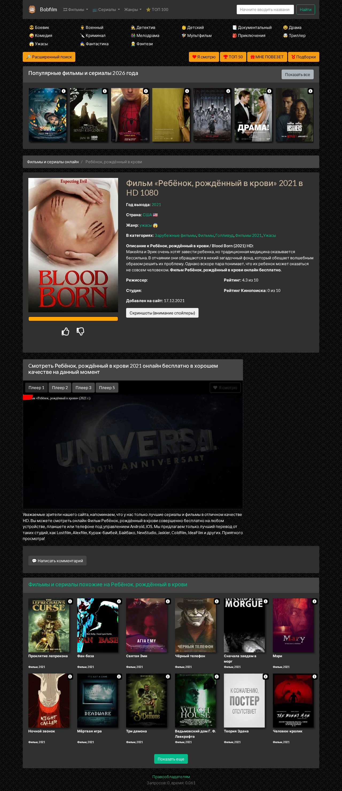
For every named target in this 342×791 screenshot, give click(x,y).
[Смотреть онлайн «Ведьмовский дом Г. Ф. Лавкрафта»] (195, 700)
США (147, 214)
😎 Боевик (39, 27)
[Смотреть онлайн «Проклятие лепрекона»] (48, 625)
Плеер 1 (36, 387)
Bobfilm (48, 9)
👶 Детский (192, 27)
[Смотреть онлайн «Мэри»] (293, 625)
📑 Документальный (250, 27)
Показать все (297, 74)
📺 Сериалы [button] (104, 9)
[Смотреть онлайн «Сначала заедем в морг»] (244, 625)
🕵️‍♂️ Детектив (143, 27)
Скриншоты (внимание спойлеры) (162, 312)
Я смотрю (227, 387)
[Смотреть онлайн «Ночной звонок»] (48, 700)
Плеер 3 (83, 387)
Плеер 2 (60, 387)
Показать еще (171, 758)
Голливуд (224, 235)
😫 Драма (292, 27)
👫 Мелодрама (145, 35)
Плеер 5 (107, 387)
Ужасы (269, 235)
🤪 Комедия (40, 35)
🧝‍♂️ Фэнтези (142, 43)
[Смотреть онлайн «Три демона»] (146, 700)
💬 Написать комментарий (57, 560)
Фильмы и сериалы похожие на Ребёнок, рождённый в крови (107, 584)
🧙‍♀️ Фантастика (94, 43)
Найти (306, 9)
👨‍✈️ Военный (91, 27)
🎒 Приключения (248, 35)
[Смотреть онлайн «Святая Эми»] (146, 625)
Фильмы (206, 235)
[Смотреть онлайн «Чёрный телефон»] (195, 625)
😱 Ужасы (38, 43)
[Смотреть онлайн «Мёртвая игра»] (97, 700)
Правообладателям (171, 776)
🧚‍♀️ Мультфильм (196, 35)
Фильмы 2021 (248, 235)
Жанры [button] (131, 9)
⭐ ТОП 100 (157, 9)
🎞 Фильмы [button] (74, 9)
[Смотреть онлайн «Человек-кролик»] (293, 700)
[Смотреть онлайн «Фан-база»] (97, 625)
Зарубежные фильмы (175, 235)
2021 (156, 204)
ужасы (145, 225)
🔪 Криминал (93, 35)
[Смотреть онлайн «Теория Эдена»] (244, 700)
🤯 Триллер (294, 35)
